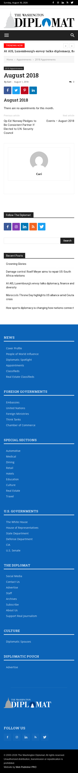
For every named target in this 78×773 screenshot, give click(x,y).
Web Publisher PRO (26, 767)
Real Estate (13, 490)
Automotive (13, 451)
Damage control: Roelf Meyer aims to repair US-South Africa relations (38, 273)
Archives (11, 599)
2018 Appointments (45, 59)
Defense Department (19, 539)
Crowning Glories (16, 263)
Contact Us (13, 582)
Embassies (13, 402)
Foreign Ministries (17, 414)
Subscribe (12, 604)
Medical (11, 456)
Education (12, 479)
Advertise (12, 587)
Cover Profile (14, 348)
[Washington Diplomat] (39, 19)
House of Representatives (22, 527)
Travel (10, 496)
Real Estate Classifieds (20, 377)
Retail (9, 468)
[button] (72, 35)
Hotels (10, 473)
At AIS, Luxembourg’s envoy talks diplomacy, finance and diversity (40, 285)
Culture (11, 485)
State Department (17, 533)
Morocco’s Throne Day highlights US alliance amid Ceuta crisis (40, 297)
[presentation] (65, 45)
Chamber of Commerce (20, 425)
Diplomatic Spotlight (19, 359)
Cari (9, 81)
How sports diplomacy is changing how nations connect (40, 307)
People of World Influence (22, 354)
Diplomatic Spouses (18, 641)
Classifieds (13, 371)
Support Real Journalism (21, 616)
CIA (8, 545)
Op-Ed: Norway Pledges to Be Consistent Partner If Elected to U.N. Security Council (20, 127)
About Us (12, 610)
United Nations (15, 408)
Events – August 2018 (60, 121)
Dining (10, 462)
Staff (9, 593)
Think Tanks (13, 419)
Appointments (24, 59)
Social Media (14, 576)
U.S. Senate (13, 550)
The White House (17, 522)
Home (10, 59)
